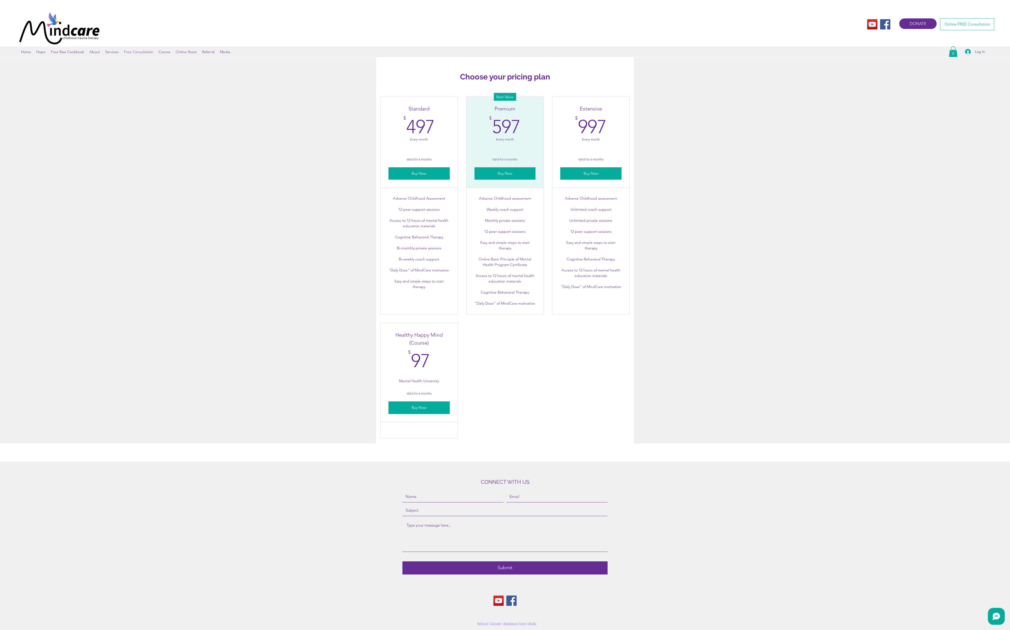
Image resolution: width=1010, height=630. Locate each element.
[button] (953, 51)
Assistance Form (514, 623)
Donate (496, 623)
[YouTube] (872, 24)
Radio (532, 623)
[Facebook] (885, 24)
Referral (482, 623)
